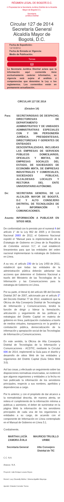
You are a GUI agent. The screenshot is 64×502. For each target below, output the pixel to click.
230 (29, 263)
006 (6, 352)
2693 (18, 235)
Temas (32, 59)
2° (59, 295)
